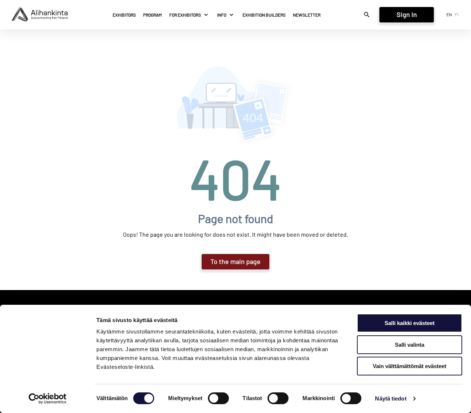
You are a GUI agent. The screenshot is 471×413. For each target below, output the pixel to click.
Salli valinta (409, 345)
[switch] (218, 398)
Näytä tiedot (390, 398)
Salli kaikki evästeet (410, 323)
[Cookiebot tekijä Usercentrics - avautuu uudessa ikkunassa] (47, 398)
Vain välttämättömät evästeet (409, 366)
